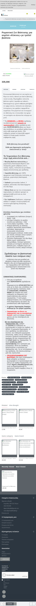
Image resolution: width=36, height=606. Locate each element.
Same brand (19, 436)
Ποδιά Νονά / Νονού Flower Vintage (26, 427)
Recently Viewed (8, 467)
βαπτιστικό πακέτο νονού (8, 382)
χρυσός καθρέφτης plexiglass (9, 387)
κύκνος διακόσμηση (18, 384)
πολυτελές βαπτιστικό (20, 380)
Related (4, 405)
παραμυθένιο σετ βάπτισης (9, 389)
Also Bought (14, 405)
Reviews (14, 89)
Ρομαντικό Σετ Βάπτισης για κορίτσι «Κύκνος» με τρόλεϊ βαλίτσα (9, 486)
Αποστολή (23, 89)
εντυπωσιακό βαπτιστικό (8, 391)
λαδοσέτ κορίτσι (6, 384)
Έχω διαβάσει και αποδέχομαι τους (6, 583)
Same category (7, 436)
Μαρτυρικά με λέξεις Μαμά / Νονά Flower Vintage (9, 427)
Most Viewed (20, 467)
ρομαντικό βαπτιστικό (7, 380)
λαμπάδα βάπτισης (22, 382)
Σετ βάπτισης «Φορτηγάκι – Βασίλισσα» (9, 458)
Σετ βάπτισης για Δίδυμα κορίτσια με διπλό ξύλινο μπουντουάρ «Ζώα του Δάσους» (26, 458)
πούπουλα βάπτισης (24, 387)
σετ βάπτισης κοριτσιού (14, 377)
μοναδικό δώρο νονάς (8, 394)
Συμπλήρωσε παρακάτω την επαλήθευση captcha (5, 568)
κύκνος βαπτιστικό (26, 377)
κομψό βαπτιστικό (22, 389)
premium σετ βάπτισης (22, 391)
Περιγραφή (5, 89)
